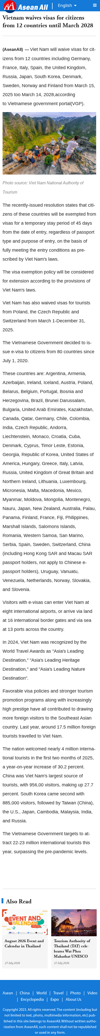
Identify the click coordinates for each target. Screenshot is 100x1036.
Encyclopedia (32, 1000)
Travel (58, 993)
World (41, 993)
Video (92, 993)
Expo (55, 1000)
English (65, 5)
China (25, 993)
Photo (75, 993)
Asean (8, 993)
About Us (73, 1000)
